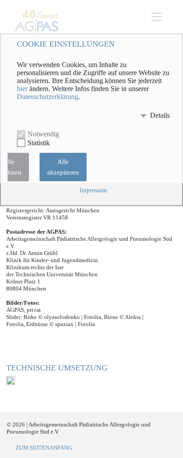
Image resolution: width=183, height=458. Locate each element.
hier (22, 89)
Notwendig (43, 134)
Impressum (93, 190)
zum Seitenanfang (44, 447)
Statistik (39, 143)
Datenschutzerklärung (47, 97)
